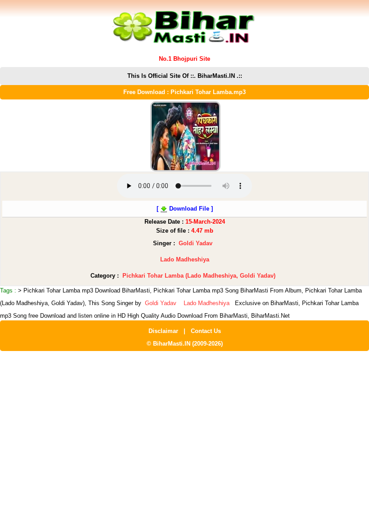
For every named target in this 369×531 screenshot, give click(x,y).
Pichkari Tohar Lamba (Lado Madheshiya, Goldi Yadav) (198, 275)
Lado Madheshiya (184, 259)
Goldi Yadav (195, 243)
